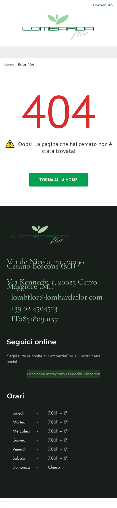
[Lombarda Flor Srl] (58, 27)
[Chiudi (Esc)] (14, 501)
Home (9, 65)
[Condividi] (10, 501)
